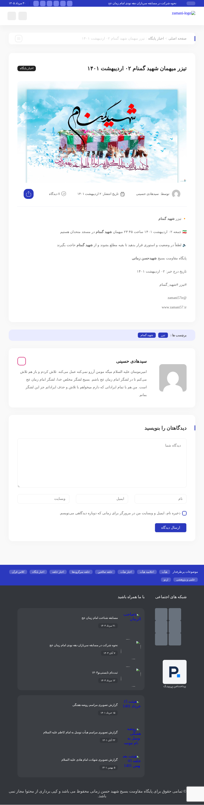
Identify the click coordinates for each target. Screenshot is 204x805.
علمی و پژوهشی (185, 579)
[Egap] (161, 627)
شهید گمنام (147, 335)
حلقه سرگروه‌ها (81, 571)
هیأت (164, 571)
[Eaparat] (175, 639)
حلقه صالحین (105, 571)
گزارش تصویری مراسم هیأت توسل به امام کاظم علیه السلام (80, 732)
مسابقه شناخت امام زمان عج (100, 618)
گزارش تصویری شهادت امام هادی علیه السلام (89, 759)
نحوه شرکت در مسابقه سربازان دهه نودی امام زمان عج (146, 3)
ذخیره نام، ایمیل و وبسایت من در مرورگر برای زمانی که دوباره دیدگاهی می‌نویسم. (119, 513)
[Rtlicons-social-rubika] (161, 614)
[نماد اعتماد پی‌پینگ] (175, 687)
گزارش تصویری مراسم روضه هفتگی (95, 705)
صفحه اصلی (177, 38)
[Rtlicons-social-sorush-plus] (161, 639)
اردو (166, 579)
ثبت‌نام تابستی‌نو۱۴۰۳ (105, 672)
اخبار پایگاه (156, 38)
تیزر (163, 335)
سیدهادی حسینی (147, 194)
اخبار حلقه (58, 571)
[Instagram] (21, 361)
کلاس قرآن (18, 571)
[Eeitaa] (175, 627)
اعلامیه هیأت (147, 571)
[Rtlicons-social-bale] (175, 614)
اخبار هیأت (126, 571)
